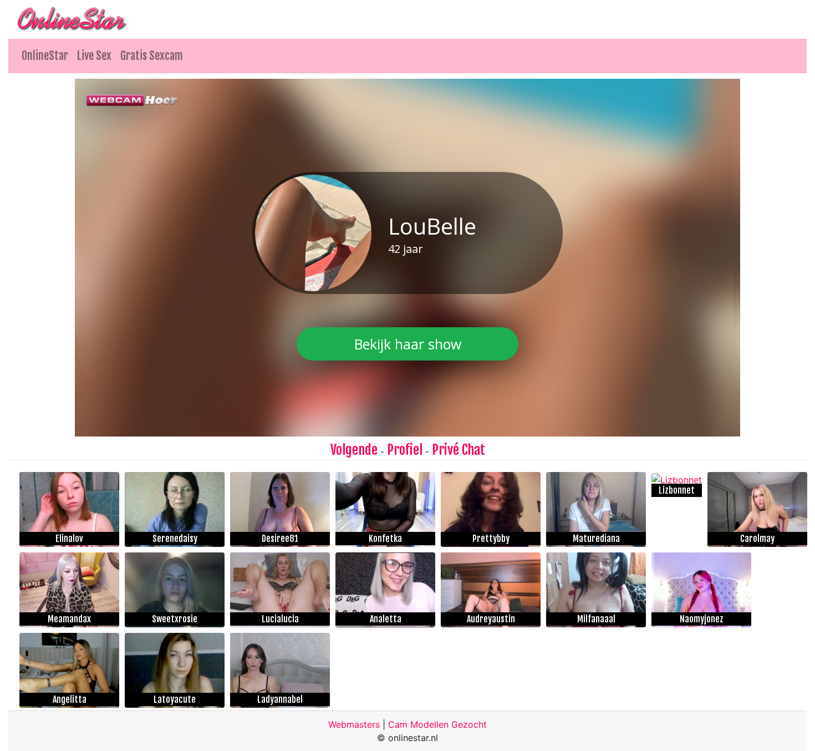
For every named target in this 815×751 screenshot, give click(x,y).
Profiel (404, 450)
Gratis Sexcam (151, 56)
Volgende (354, 450)
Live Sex (94, 56)
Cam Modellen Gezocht (437, 724)
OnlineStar (45, 56)
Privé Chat (458, 450)
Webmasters (354, 724)
